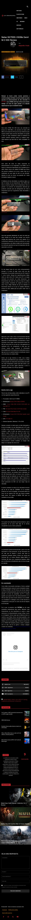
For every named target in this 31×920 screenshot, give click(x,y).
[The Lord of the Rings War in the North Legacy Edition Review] (15, 835)
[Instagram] (8, 917)
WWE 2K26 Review (6, 720)
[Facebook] (3, 917)
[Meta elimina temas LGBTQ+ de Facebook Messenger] (26, 741)
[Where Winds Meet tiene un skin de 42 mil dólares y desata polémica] (26, 734)
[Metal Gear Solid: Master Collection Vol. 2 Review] (15, 797)
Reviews (12, 51)
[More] (21, 77)
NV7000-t (4, 102)
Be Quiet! (8, 411)
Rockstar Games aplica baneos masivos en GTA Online (11, 727)
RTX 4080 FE (8, 419)
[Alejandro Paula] (14, 44)
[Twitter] (13, 917)
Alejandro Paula (24, 45)
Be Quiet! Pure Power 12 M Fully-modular (16, 409)
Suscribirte (25, 693)
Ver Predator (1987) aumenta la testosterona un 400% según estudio (12, 713)
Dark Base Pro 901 (15, 411)
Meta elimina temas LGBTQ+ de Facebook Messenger (11, 740)
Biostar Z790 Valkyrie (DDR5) (17, 401)
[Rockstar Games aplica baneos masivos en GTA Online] (26, 727)
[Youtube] (18, 917)
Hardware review (5, 51)
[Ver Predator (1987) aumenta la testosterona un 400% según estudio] (26, 713)
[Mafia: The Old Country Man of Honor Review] (15, 816)
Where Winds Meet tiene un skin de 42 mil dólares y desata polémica (11, 733)
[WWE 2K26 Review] (26, 720)
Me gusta (26, 684)
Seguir (26, 687)
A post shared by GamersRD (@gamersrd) (15, 668)
